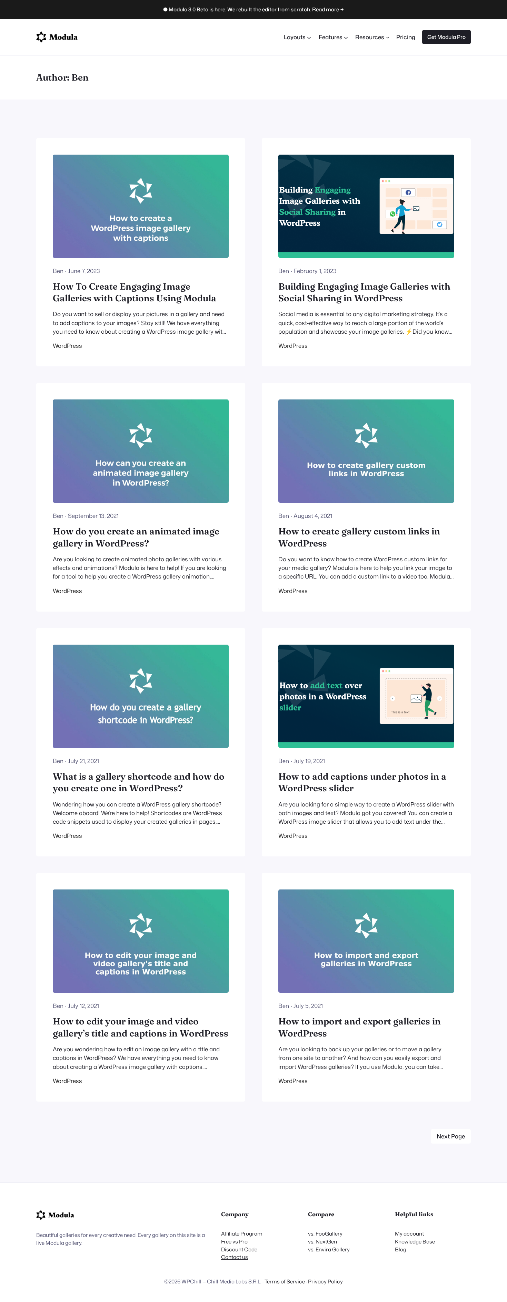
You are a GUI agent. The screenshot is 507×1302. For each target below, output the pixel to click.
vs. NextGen (322, 1241)
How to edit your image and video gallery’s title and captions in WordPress (140, 1027)
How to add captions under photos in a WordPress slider (362, 782)
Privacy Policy (325, 1281)
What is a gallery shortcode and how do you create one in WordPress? (139, 782)
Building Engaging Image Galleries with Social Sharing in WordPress (364, 292)
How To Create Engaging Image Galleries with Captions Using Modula (134, 292)
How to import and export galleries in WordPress (359, 1027)
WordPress (67, 346)
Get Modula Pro (446, 37)
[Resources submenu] (387, 37)
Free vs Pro (234, 1241)
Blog (400, 1249)
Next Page (451, 1136)
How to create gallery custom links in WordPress (359, 537)
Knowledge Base (415, 1241)
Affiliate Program (241, 1233)
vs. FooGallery (325, 1233)
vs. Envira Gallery (329, 1249)
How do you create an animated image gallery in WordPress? (136, 537)
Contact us (234, 1257)
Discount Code (239, 1249)
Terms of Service (285, 1281)
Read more (326, 9)
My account (409, 1233)
